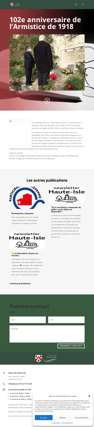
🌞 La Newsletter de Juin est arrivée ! (25, 254)
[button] (89, 396)
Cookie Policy (55, 423)
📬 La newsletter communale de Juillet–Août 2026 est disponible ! (66, 209)
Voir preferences (81, 417)
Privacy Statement (67, 423)
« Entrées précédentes (19, 283)
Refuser (63, 417)
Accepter (43, 417)
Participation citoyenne (23, 213)
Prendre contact (71, 346)
